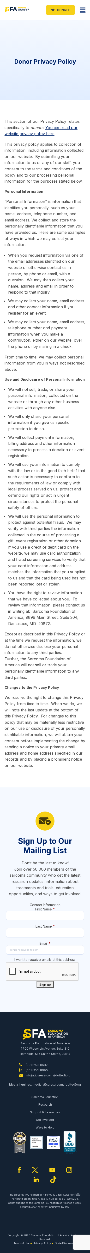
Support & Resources (45, 1112)
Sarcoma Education (45, 1097)
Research (45, 1104)
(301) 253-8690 (36, 1070)
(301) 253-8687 (36, 1065)
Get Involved (45, 1120)
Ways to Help (45, 1127)
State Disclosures (66, 1243)
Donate (63, 10)
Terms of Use (21, 1243)
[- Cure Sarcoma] (17, 10)
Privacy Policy (42, 1243)
